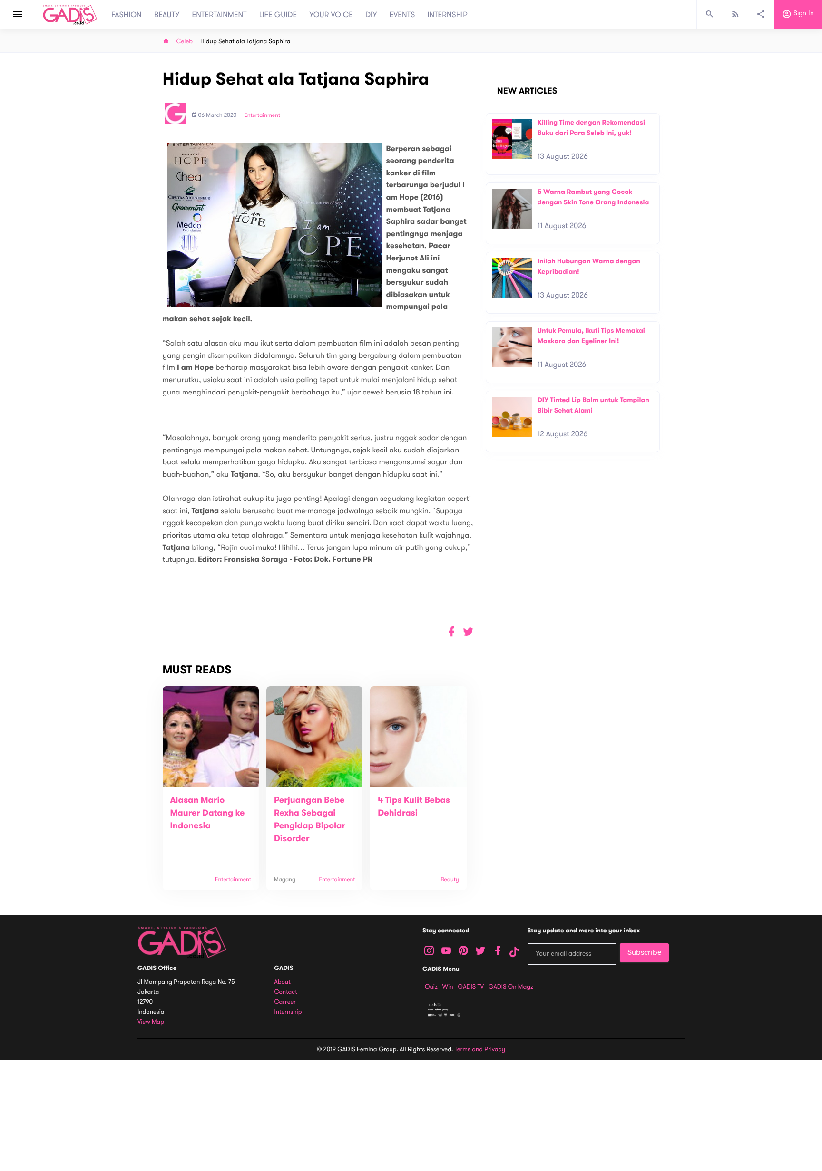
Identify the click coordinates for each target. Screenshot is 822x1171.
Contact (285, 992)
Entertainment (262, 115)
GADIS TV (471, 986)
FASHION (126, 15)
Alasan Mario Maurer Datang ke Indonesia (207, 813)
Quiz (431, 986)
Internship (288, 1012)
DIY (371, 15)
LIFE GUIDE (278, 15)
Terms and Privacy (480, 1049)
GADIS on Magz (511, 986)
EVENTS (402, 15)
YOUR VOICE (331, 15)
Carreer (285, 1002)
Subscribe (644, 952)
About (282, 982)
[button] (468, 631)
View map (150, 1022)
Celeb (184, 41)
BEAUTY (167, 15)
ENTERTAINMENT (219, 15)
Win (447, 986)
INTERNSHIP (447, 15)
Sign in (803, 13)
